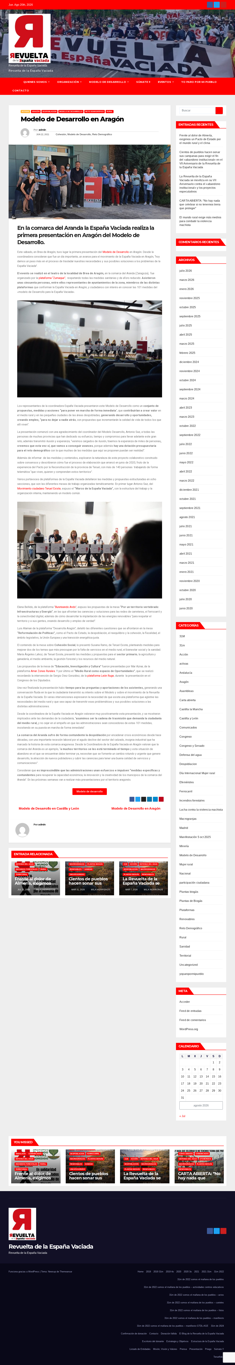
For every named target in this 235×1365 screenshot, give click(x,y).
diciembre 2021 (189, 489)
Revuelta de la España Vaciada (28, 65)
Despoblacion (49, 111)
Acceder (184, 1001)
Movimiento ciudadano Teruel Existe (39, 488)
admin (42, 129)
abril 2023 (185, 407)
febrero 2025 (187, 352)
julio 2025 (185, 325)
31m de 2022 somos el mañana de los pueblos (200, 1279)
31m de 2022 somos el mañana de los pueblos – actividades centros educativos (184, 1287)
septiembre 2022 (189, 435)
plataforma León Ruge (100, 675)
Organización (68, 82)
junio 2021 (186, 535)
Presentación (195, 1349)
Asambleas (186, 691)
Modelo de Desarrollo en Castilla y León (48, 808)
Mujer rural (186, 864)
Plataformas (186, 910)
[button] (225, 86)
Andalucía (185, 672)
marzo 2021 (186, 562)
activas (25, 111)
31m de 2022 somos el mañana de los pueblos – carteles (195, 1302)
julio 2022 (185, 444)
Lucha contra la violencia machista (201, 809)
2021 (196, 1271)
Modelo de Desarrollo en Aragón (136, 808)
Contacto (20, 90)
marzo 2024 (186, 398)
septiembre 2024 (189, 389)
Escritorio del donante (153, 1341)
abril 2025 (185, 334)
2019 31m (158, 1271)
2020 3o (188, 1271)
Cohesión (61, 134)
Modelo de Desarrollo (108, 82)
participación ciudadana (194, 882)
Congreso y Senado (191, 745)
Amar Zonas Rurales (43, 671)
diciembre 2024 (189, 362)
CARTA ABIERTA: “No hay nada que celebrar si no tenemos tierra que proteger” (200, 204)
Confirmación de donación (134, 1333)
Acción (133, 864)
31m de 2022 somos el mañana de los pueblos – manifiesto (194, 1318)
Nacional (185, 873)
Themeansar (66, 1271)
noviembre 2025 (189, 298)
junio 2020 (186, 608)
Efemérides (186, 782)
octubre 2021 (187, 498)
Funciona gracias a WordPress (24, 1271)
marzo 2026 (186, 279)
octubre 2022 (187, 425)
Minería (184, 846)
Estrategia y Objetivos (177, 1341)
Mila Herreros (45, 889)
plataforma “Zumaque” (52, 278)
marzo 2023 (186, 416)
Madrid (183, 827)
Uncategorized (77, 874)
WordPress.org (188, 1029)
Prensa (183, 1349)
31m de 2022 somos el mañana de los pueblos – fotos (197, 1310)
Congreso (185, 736)
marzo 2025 (186, 343)
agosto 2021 (187, 517)
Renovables (76, 869)
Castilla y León (188, 718)
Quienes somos (35, 82)
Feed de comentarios (192, 1020)
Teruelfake (218, 1357)
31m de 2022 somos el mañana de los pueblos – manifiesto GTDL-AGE (172, 1326)
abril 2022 (185, 471)
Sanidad (88, 869)
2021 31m (206, 1271)
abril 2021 (185, 553)
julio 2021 (185, 526)
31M (125, 864)
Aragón (36, 111)
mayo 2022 (186, 462)
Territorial (21, 874)
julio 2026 (185, 270)
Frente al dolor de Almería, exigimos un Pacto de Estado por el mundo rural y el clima (200, 139)
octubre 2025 (187, 307)
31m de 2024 (217, 1326)
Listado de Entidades (140, 1349)
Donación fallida (169, 1333)
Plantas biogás (95, 864)
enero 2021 (186, 571)
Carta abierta (187, 700)
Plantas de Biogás (190, 900)
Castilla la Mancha (191, 709)
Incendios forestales (27, 869)
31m (182, 645)
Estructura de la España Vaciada (207, 1341)
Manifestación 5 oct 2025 (195, 837)
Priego (208, 1349)
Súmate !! (143, 82)
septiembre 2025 (189, 316)
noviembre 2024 (189, 371)
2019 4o (170, 1271)
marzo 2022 (186, 480)
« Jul (182, 1116)
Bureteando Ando (65, 607)
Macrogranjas (77, 864)
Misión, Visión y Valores (165, 1349)
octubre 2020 (187, 590)
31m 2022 (219, 1271)
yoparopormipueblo (191, 973)
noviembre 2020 (189, 581)
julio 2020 (185, 599)
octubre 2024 (187, 380)
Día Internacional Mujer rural (197, 773)
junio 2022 (186, 453)
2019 (148, 1271)
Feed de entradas (190, 1010)
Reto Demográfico (94, 111)
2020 (178, 1271)
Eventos (165, 82)
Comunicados (188, 727)
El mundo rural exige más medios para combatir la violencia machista (200, 221)
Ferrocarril (185, 791)
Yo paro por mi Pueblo (199, 82)
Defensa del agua (25, 864)
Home (140, 1271)
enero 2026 (186, 289)
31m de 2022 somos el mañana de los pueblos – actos (196, 1295)
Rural (110, 111)
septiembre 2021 (189, 508)
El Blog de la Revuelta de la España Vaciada (201, 1333)
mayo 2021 (186, 544)
